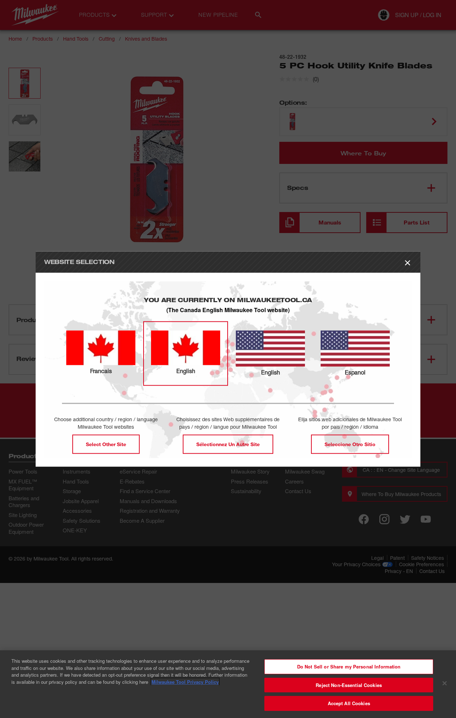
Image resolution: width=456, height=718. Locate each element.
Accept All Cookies (349, 703)
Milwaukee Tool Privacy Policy (185, 681)
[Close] (444, 683)
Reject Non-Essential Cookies (349, 685)
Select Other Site (106, 444)
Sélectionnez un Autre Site (228, 444)
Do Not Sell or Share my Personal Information (349, 666)
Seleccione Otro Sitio (350, 444)
